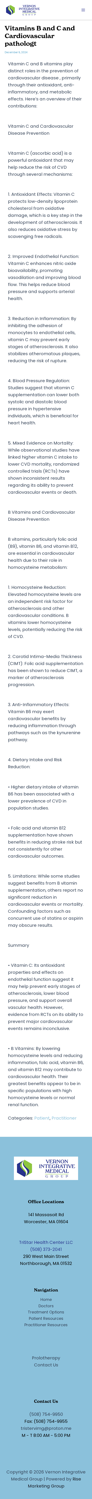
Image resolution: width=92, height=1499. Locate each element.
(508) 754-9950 (46, 1414)
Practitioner (64, 1118)
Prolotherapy (46, 1358)
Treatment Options (46, 1312)
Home (46, 1299)
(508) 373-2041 (46, 1249)
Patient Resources (46, 1318)
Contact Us (46, 1365)
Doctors (46, 1306)
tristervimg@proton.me (46, 1428)
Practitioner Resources (46, 1324)
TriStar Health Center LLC (46, 1242)
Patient (42, 1118)
